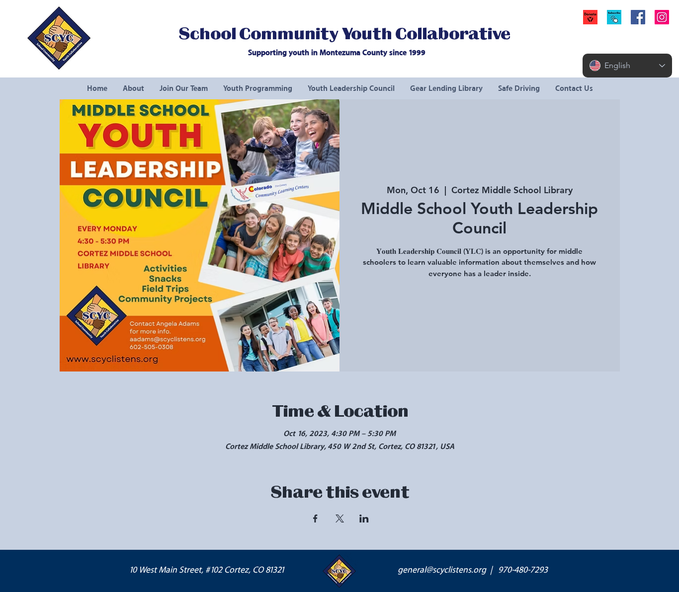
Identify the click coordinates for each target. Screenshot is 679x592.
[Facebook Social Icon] (638, 17)
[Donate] (590, 17)
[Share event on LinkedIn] (364, 518)
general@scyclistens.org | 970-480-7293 (473, 570)
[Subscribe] (614, 17)
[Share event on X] (339, 518)
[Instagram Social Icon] (662, 17)
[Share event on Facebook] (315, 518)
